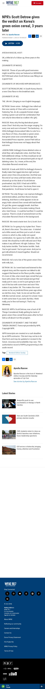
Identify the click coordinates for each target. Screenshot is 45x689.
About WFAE (8, 619)
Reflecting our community (12, 624)
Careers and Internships (12, 628)
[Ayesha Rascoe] (7, 371)
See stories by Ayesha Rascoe (25, 381)
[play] (3, 686)
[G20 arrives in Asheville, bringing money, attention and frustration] (9, 450)
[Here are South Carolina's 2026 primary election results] (9, 419)
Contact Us (7, 633)
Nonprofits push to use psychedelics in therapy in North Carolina (28, 402)
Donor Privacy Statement (12, 637)
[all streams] (42, 686)
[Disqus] (22, 495)
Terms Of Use (8, 651)
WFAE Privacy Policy (10, 646)
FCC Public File (9, 642)
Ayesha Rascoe (14, 35)
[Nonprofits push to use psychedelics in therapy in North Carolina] (9, 403)
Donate (38, 3)
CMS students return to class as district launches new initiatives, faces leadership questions (28, 433)
